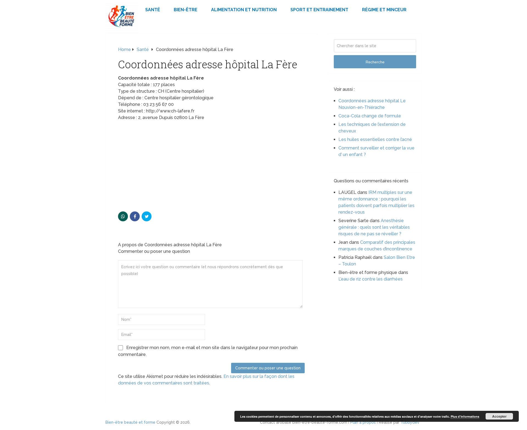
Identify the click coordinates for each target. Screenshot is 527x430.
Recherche (375, 62)
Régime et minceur (384, 9)
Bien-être (185, 9)
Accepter (499, 416)
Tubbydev (409, 422)
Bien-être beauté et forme (130, 422)
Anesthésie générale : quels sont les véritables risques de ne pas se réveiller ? (374, 227)
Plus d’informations (465, 416)
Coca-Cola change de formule (369, 115)
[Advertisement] (211, 164)
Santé (152, 9)
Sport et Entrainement (319, 9)
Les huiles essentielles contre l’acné (375, 139)
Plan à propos (363, 422)
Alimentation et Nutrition (244, 9)
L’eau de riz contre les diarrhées (370, 279)
